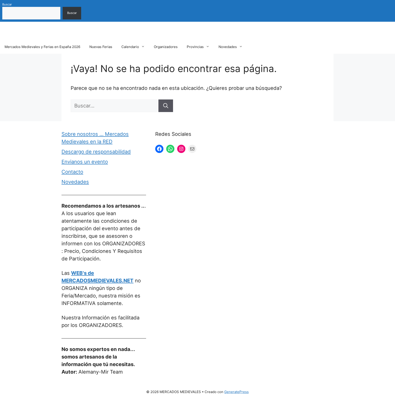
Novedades (228, 47)
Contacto (72, 172)
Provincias (195, 47)
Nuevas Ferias (100, 47)
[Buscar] (165, 105)
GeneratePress (236, 392)
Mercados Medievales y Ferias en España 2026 (42, 47)
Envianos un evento (84, 162)
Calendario (130, 47)
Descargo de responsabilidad (96, 152)
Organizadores (166, 47)
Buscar (7, 4)
